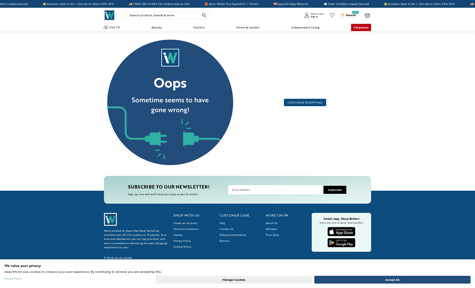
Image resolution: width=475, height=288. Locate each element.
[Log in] (332, 15)
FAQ (222, 223)
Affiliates (271, 229)
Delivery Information (233, 235)
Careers (178, 235)
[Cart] (367, 15)
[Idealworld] (109, 15)
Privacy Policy (182, 241)
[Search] (204, 15)
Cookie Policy (182, 247)
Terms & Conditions (186, 229)
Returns (225, 241)
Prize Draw (272, 235)
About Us (272, 223)
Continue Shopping (305, 102)
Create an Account (185, 223)
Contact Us (226, 229)
